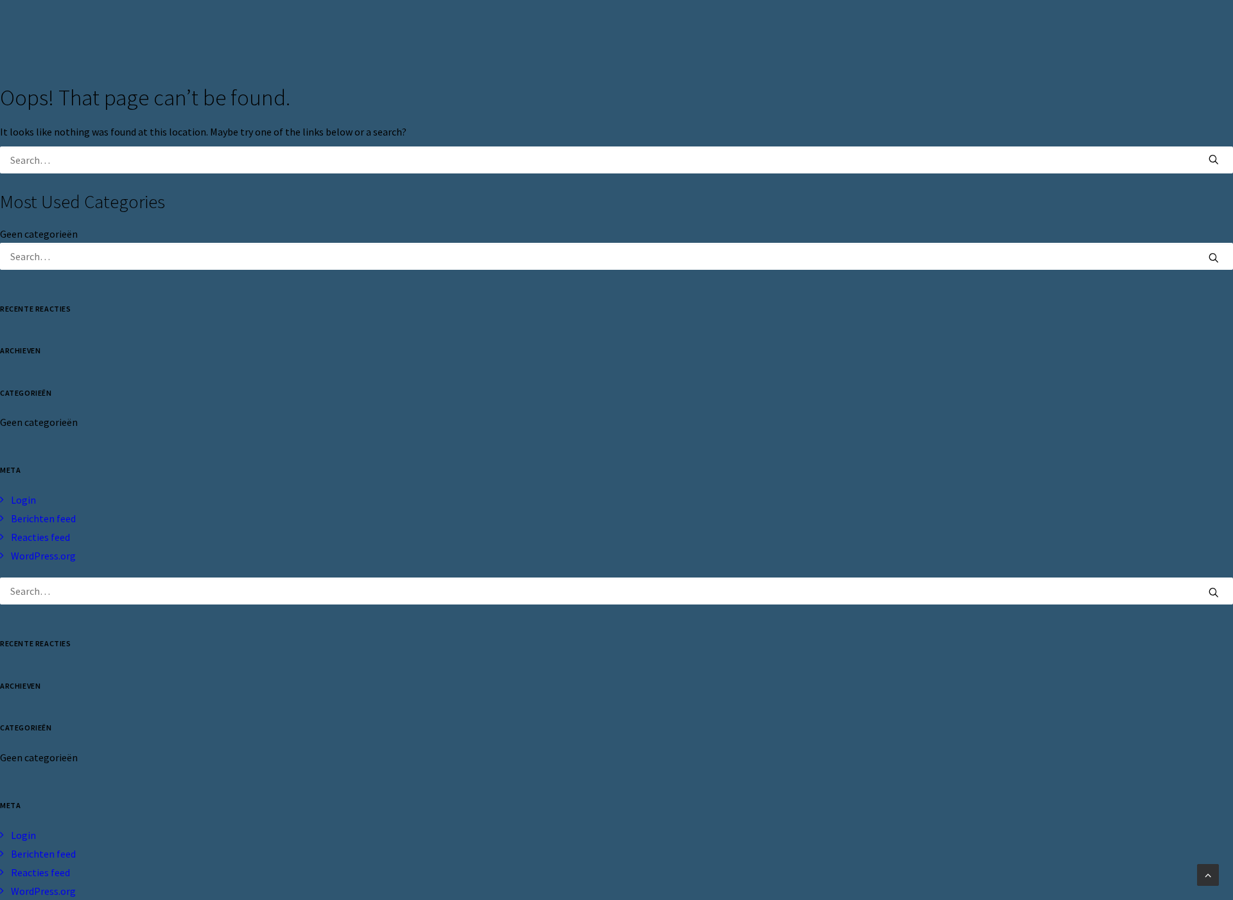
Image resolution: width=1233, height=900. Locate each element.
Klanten (819, 33)
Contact (957, 33)
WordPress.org (43, 555)
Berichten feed (43, 518)
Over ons (755, 33)
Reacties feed (40, 537)
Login (23, 499)
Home (698, 33)
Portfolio (888, 33)
